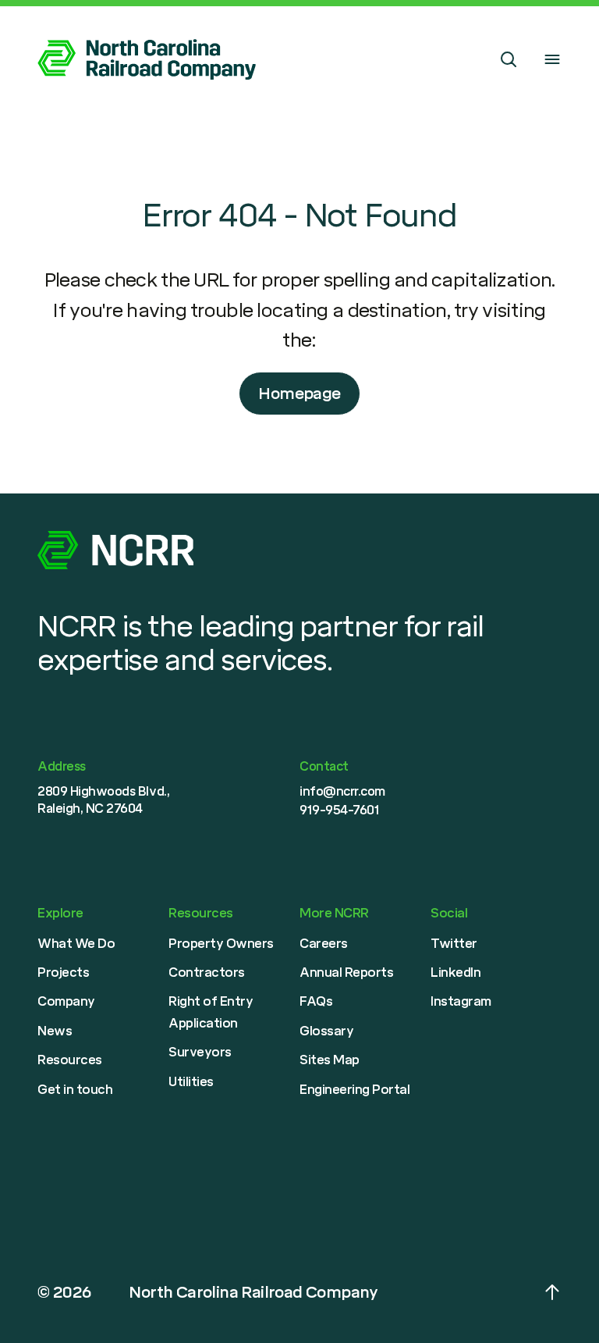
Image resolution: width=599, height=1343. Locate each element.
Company (66, 1001)
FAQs (316, 1001)
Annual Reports (346, 972)
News (54, 1031)
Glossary (326, 1031)
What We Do (76, 943)
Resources (69, 1060)
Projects (63, 972)
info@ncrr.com (342, 791)
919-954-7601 (339, 810)
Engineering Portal (354, 1089)
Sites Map (330, 1060)
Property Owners (221, 943)
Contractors (206, 972)
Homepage (299, 393)
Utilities (191, 1081)
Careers (324, 943)
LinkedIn (455, 972)
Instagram (461, 1001)
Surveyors (200, 1052)
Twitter (454, 943)
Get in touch (74, 1089)
